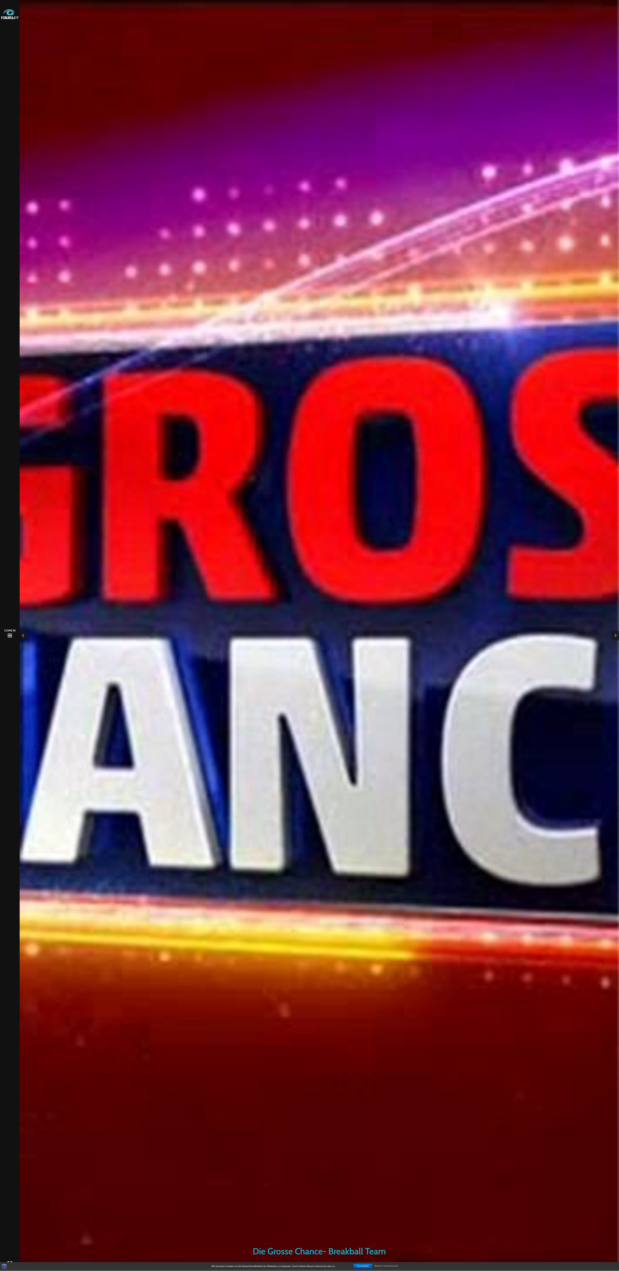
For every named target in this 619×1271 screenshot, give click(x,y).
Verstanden (363, 1266)
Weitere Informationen (386, 1266)
